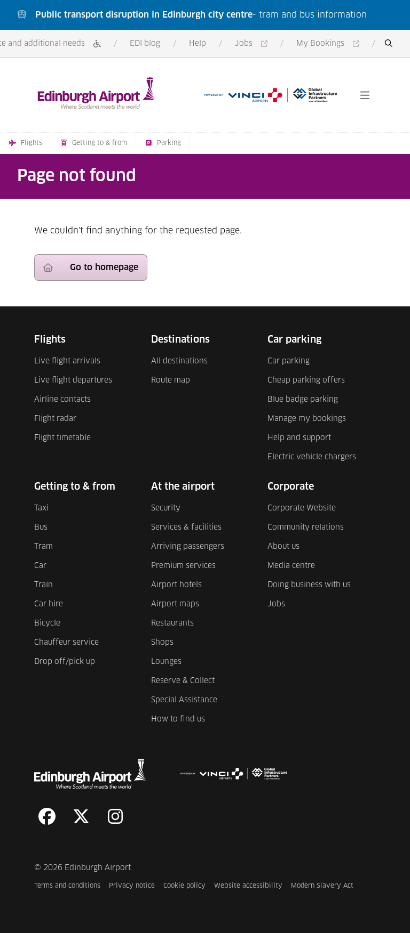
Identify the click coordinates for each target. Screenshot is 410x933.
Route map (170, 380)
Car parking (288, 361)
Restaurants (172, 623)
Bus (41, 527)
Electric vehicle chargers (311, 457)
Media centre (291, 566)
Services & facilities (186, 527)
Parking (169, 143)
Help (197, 43)
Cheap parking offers (306, 380)
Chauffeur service (66, 642)
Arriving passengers (187, 546)
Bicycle (47, 623)
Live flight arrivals (67, 361)
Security (165, 508)
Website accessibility (248, 885)
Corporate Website (301, 508)
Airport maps (175, 604)
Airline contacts (62, 399)
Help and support (299, 438)
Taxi (41, 508)
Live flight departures (73, 380)
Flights (31, 143)
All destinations (179, 361)
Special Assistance (184, 700)
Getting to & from (99, 143)
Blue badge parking (302, 399)
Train (43, 585)
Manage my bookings (306, 419)
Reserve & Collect (183, 681)
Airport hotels (176, 585)
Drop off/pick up (64, 662)
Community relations (305, 527)
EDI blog (145, 43)
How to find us (178, 719)
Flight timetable (62, 438)
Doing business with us (309, 585)
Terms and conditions (67, 885)
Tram (43, 546)
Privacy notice (132, 885)
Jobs (253, 44)
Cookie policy (184, 885)
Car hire (48, 604)
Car (40, 566)
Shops (162, 642)
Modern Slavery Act (322, 885)
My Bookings (330, 44)
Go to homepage (104, 267)
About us (283, 546)
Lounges (166, 662)
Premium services (183, 566)
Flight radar (55, 419)
